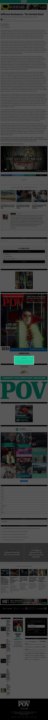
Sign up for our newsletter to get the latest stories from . (24, 361)
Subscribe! (24, 358)
